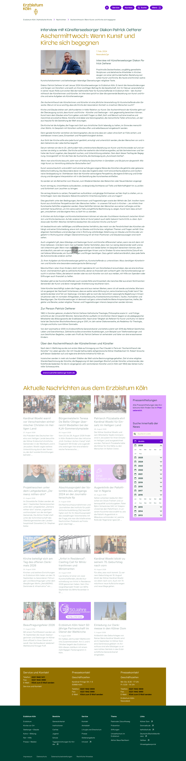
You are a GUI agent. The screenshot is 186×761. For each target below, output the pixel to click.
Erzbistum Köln (29, 716)
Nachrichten (61, 20)
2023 (140, 466)
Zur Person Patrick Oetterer (58, 308)
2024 (140, 461)
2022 (140, 470)
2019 (140, 482)
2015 (140, 507)
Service (85, 716)
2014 (140, 511)
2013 (140, 515)
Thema (114, 716)
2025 (140, 457)
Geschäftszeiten (81, 677)
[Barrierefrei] (107, 8)
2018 (140, 486)
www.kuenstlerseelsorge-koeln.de (59, 373)
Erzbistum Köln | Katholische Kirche (37, 20)
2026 (140, 445)
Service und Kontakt (36, 672)
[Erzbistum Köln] (33, 9)
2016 (140, 495)
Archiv (141, 441)
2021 (140, 474)
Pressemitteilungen (145, 400)
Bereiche (56, 716)
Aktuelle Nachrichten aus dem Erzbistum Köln (85, 388)
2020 (140, 478)
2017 (140, 490)
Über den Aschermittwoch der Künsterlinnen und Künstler (77, 343)
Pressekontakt (81, 672)
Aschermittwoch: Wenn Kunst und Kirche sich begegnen (93, 20)
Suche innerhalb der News (145, 425)
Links (142, 716)
